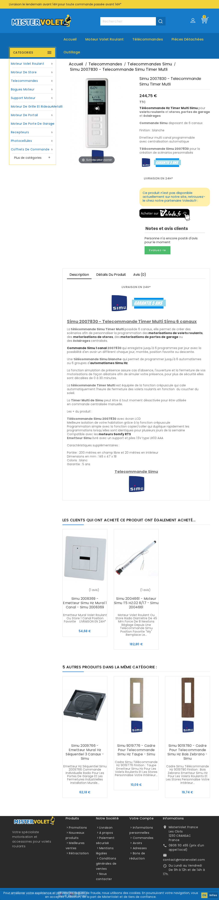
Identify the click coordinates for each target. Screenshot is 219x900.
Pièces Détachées (188, 39)
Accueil (70, 39)
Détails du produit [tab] (111, 274)
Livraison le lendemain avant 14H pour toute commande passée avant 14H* (65, 4)
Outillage (72, 52)
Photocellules (32, 141)
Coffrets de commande (32, 149)
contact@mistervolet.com (184, 860)
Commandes (143, 838)
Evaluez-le (157, 250)
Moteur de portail (32, 115)
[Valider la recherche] (161, 21)
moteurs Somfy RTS (115, 434)
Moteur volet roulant (104, 39)
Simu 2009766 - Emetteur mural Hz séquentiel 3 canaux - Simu (85, 752)
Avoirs (137, 843)
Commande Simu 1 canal (87, 348)
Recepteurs (32, 132)
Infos (213, 895)
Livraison (106, 827)
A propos (106, 833)
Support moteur (32, 98)
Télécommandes (147, 39)
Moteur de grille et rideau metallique (33, 106)
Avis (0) (139, 274)
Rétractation (79, 853)
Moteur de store (32, 72)
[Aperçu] (93, 590)
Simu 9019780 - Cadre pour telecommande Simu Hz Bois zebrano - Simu (187, 752)
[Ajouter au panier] (76, 590)
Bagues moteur (32, 89)
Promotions (78, 827)
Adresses (140, 848)
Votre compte (141, 818)
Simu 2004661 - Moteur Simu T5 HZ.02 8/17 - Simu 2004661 (136, 603)
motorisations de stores (93, 337)
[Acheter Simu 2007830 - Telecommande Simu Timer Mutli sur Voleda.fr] (164, 214)
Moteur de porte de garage (32, 124)
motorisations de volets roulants (175, 333)
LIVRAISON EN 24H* (158, 178)
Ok (204, 895)
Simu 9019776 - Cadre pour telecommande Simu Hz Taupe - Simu (136, 750)
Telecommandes (32, 81)
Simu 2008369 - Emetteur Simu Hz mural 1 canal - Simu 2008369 (85, 603)
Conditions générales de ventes (106, 863)
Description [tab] (79, 274)
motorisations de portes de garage (149, 337)
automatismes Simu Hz (109, 363)
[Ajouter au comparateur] (85, 590)
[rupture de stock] (128, 590)
